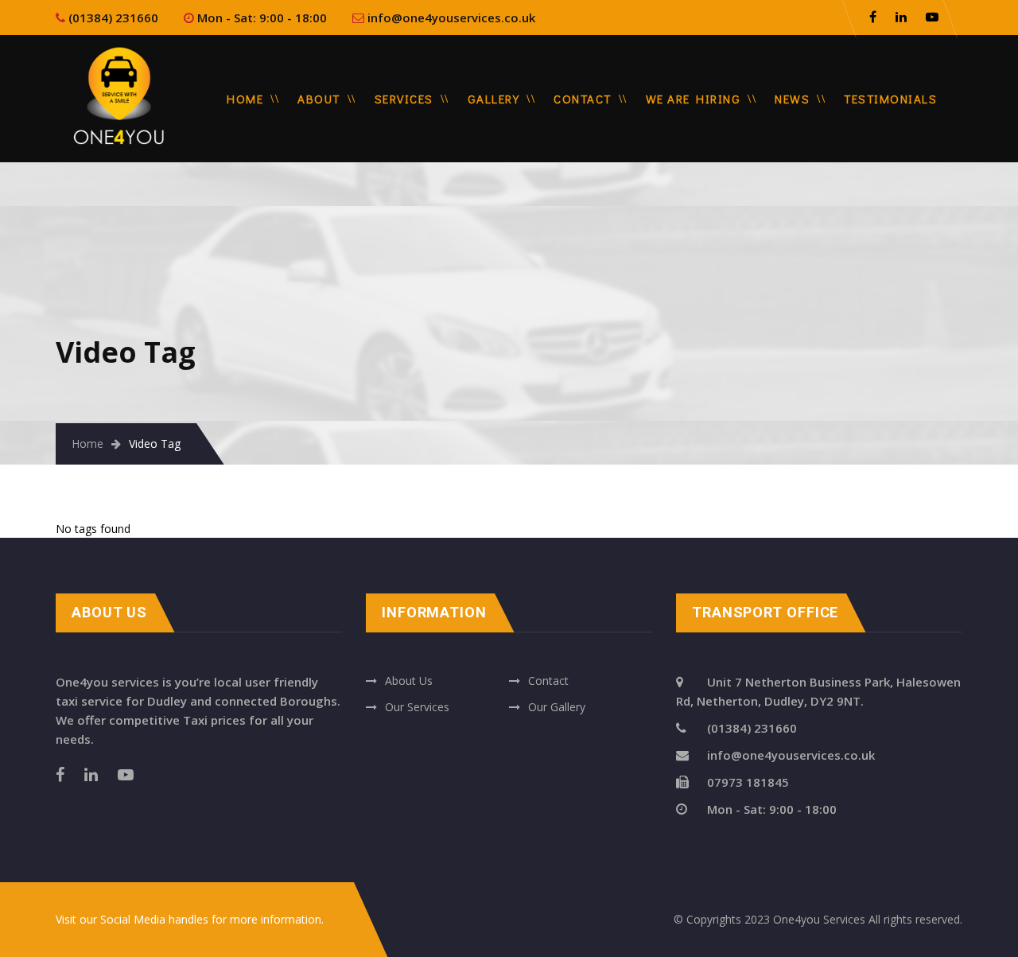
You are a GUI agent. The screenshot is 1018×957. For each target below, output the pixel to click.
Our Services (417, 706)
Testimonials (890, 99)
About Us (409, 680)
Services (404, 99)
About (318, 99)
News (792, 99)
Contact (583, 99)
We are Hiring (693, 99)
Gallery (494, 99)
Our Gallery (556, 706)
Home (245, 99)
